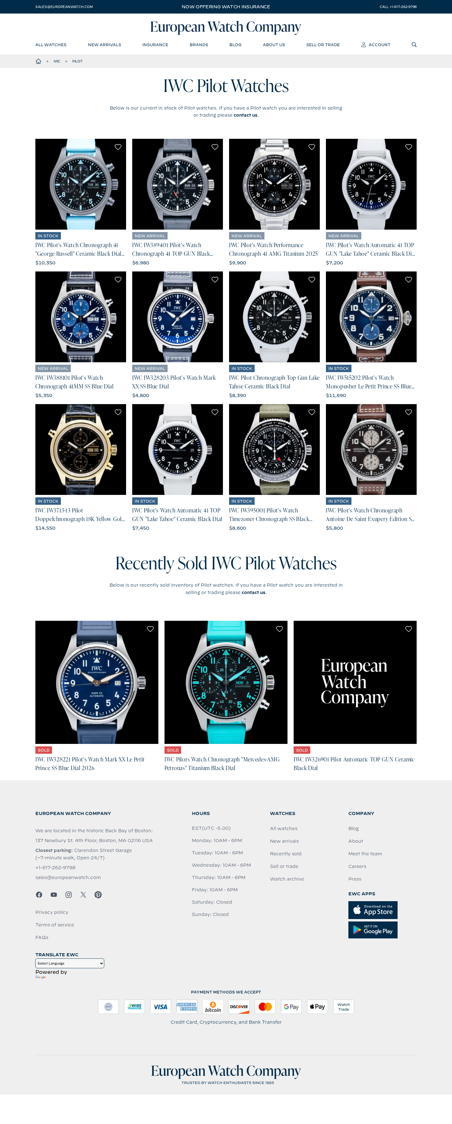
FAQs (41, 937)
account (380, 44)
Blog (353, 828)
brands (199, 44)
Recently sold (286, 853)
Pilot (77, 61)
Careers (357, 866)
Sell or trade (284, 866)
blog (235, 44)
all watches (50, 44)
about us (274, 44)
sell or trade (323, 44)
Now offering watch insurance (226, 6)
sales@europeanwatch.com (64, 7)
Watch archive (287, 879)
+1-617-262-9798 (55, 867)
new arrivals (104, 44)
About (355, 841)
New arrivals (284, 841)
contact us (245, 115)
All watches (283, 828)
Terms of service (54, 924)
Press (354, 879)
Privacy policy (51, 912)
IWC (57, 61)
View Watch (80, 184)
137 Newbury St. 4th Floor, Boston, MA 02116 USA (94, 840)
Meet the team (365, 853)
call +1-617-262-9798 (398, 7)
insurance (155, 44)
